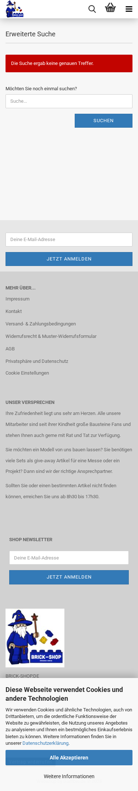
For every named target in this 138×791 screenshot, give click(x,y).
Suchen (103, 120)
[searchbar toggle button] (92, 9)
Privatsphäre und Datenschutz (37, 361)
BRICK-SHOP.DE (22, 676)
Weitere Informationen (69, 776)
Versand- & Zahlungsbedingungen (41, 324)
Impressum (17, 299)
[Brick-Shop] (12, 9)
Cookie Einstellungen (27, 373)
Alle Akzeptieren (69, 758)
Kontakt (14, 311)
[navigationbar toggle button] (129, 9)
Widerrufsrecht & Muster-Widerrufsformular (51, 336)
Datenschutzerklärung (45, 743)
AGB (10, 348)
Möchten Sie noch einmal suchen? (41, 88)
